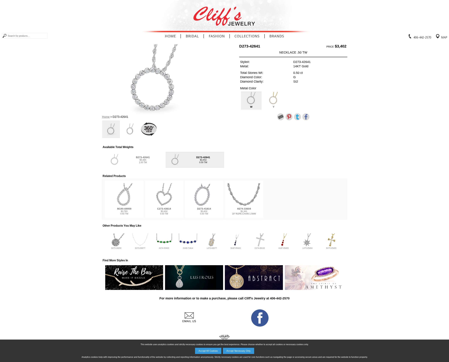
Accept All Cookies (208, 351)
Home (170, 36)
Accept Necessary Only (238, 351)
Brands (276, 36)
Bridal (192, 36)
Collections (247, 36)
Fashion (217, 36)
